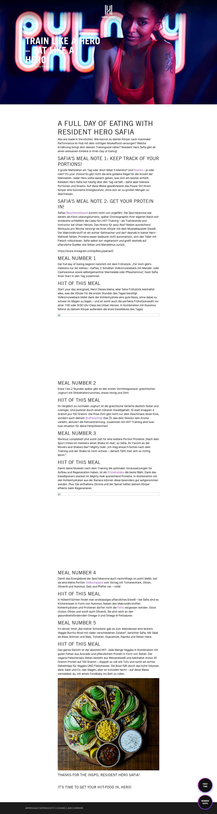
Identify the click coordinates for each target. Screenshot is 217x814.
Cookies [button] (61, 808)
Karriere (78, 808)
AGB (69, 808)
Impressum (31, 808)
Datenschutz (46, 808)
